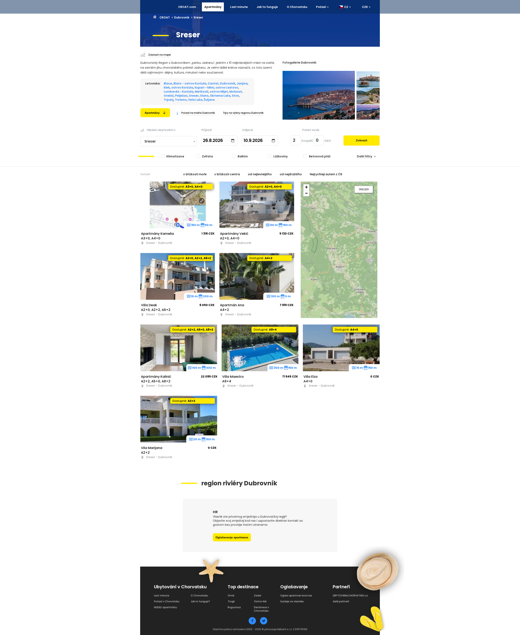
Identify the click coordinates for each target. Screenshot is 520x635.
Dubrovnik (181, 17)
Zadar (257, 595)
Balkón (243, 156)
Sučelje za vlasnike (292, 601)
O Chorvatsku (297, 7)
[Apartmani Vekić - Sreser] (256, 205)
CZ (346, 7)
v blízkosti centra (227, 174)
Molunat (235, 92)
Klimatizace (175, 156)
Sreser (194, 96)
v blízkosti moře (195, 174)
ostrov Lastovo (227, 87)
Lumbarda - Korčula (178, 92)
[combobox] (169, 141)
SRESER (364, 189)
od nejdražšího (291, 174)
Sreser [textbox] (150, 141)
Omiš (231, 595)
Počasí (321, 7)
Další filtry (364, 156)
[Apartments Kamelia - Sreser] (177, 205)
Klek (167, 87)
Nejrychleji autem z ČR (326, 174)
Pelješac (181, 96)
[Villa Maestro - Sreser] (260, 348)
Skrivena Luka (220, 96)
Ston (235, 96)
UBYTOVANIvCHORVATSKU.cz (350, 595)
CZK (365, 7)
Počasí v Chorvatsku (166, 601)
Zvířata (207, 156)
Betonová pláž (319, 156)
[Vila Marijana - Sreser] (178, 419)
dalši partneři (341, 601)
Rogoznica (234, 607)
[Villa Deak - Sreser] (177, 276)
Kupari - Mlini (204, 87)
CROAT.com (187, 7)
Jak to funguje (267, 7)
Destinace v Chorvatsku (261, 609)
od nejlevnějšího (260, 174)
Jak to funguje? (200, 601)
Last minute (239, 7)
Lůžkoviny (280, 156)
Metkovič (201, 92)
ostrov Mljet (219, 92)
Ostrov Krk (260, 601)
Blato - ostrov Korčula (189, 83)
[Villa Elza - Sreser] (341, 348)
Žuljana (209, 100)
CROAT (164, 17)
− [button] (306, 193)
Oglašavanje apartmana (232, 537)
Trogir (231, 601)
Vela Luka (195, 100)
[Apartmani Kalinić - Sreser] (178, 348)
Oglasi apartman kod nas (296, 595)
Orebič (169, 96)
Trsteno (181, 100)
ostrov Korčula (182, 87)
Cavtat (213, 83)
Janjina (242, 83)
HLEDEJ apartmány (165, 607)
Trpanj (168, 100)
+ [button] (306, 187)
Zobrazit (361, 140)
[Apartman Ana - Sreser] (256, 276)
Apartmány (212, 7)
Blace (168, 83)
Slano (204, 96)
